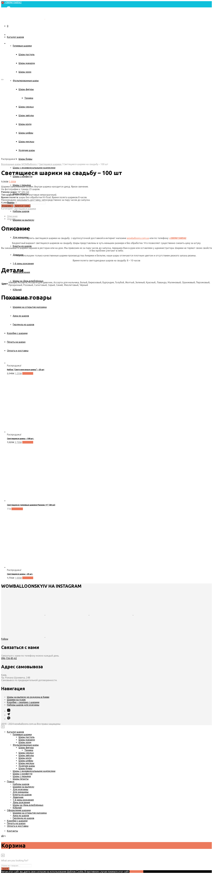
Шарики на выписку (23, 220)
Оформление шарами (19, 810)
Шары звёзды (26, 755)
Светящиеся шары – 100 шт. (20, 438)
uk (2, 21)
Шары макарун (27, 63)
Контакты (12, 26)
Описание (12, 216)
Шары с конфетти (22, 176)
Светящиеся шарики (50, 164)
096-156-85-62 (9, 658)
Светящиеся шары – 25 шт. (20, 574)
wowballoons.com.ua (138, 238)
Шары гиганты (21, 779)
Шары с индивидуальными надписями (34, 167)
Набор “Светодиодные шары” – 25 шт (25, 369)
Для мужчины (20, 789)
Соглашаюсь (136, 871)
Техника (28, 750)
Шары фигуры (26, 747)
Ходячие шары (27, 766)
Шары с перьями (22, 776)
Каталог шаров (15, 37)
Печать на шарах (16, 823)
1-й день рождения (23, 263)
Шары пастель (26, 54)
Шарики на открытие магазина (30, 813)
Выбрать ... (17, 509)
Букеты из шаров (22, 246)
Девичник (18, 797)
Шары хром (25, 72)
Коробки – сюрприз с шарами (23, 702)
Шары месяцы (26, 763)
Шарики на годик (16, 699)
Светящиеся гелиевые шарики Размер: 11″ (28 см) (31, 505)
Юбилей (17, 289)
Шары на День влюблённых (28, 281)
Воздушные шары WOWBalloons (19, 164)
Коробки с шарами (17, 820)
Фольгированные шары (26, 80)
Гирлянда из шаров (23, 818)
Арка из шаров (21, 815)
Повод (10, 781)
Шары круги (25, 758)
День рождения (21, 802)
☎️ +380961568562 (11, 2)
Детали (11, 218)
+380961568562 (177, 238)
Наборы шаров (21, 211)
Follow (4, 639)
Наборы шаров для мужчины (23, 705)
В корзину (27, 373)
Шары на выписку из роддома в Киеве (28, 697)
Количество (7, 202)
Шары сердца (26, 752)
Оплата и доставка (17, 826)
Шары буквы (25, 159)
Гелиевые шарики (22, 45)
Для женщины (21, 237)
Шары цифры (26, 760)
